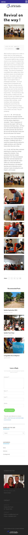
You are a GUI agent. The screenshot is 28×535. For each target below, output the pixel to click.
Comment (6, 377)
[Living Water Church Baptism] (14, 346)
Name (5, 390)
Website (5, 403)
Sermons (5, 451)
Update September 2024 (10, 310)
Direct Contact (7, 492)
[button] (26, 2)
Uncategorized (6, 454)
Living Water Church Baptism (12, 355)
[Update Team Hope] (14, 323)
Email (5, 397)
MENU (3, 2)
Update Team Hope (9, 333)
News (17, 46)
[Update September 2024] (14, 300)
